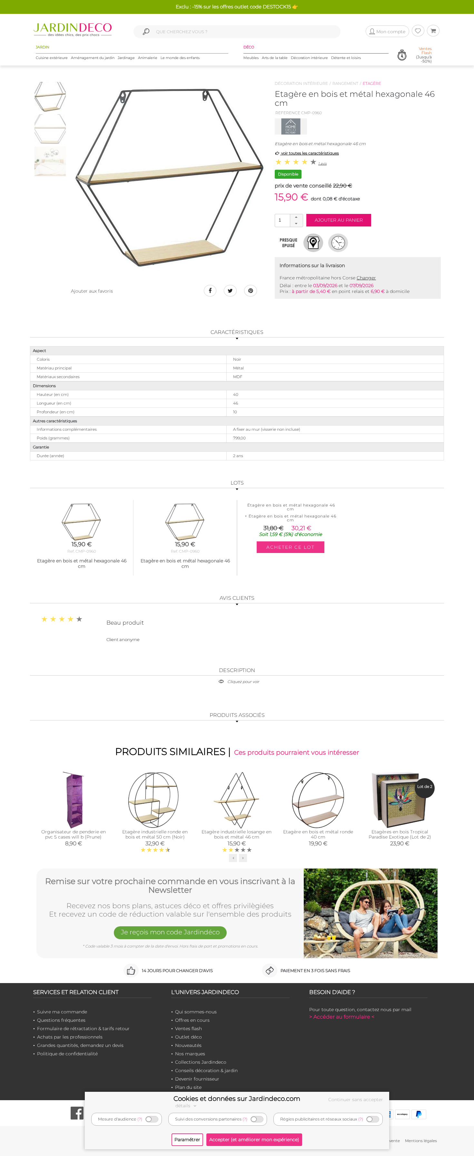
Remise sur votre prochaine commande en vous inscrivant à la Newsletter (170, 886)
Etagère (372, 83)
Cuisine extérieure (52, 57)
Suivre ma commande (62, 1012)
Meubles (251, 57)
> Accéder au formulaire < (341, 1017)
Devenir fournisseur (197, 1079)
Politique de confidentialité (67, 1054)
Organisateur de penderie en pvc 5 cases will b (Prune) (73, 834)
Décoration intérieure (309, 57)
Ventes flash (188, 1028)
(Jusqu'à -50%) (424, 55)
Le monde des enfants (180, 57)
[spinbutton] (288, 220)
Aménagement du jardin (92, 57)
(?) (139, 1119)
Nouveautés (188, 1045)
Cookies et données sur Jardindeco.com (236, 1098)
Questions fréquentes (61, 1020)
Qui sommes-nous (196, 1012)
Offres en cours (192, 1020)
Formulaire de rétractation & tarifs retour (83, 1028)
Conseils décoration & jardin (206, 1070)
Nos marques (190, 1054)
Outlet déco (188, 1037)
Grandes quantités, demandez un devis (80, 1045)
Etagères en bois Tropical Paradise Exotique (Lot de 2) (400, 834)
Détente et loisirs (346, 57)
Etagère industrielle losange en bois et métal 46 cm (237, 834)
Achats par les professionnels (70, 1037)
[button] (296, 217)
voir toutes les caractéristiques (309, 153)
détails (183, 1106)
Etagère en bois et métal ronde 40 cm (318, 834)
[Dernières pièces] (288, 243)
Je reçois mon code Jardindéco (170, 932)
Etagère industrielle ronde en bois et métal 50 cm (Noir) (155, 834)
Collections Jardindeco (200, 1062)
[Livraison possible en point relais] (313, 243)
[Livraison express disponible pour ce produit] (338, 243)
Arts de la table (275, 57)
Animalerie (147, 57)
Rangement (345, 83)
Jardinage (126, 57)
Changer (366, 278)
